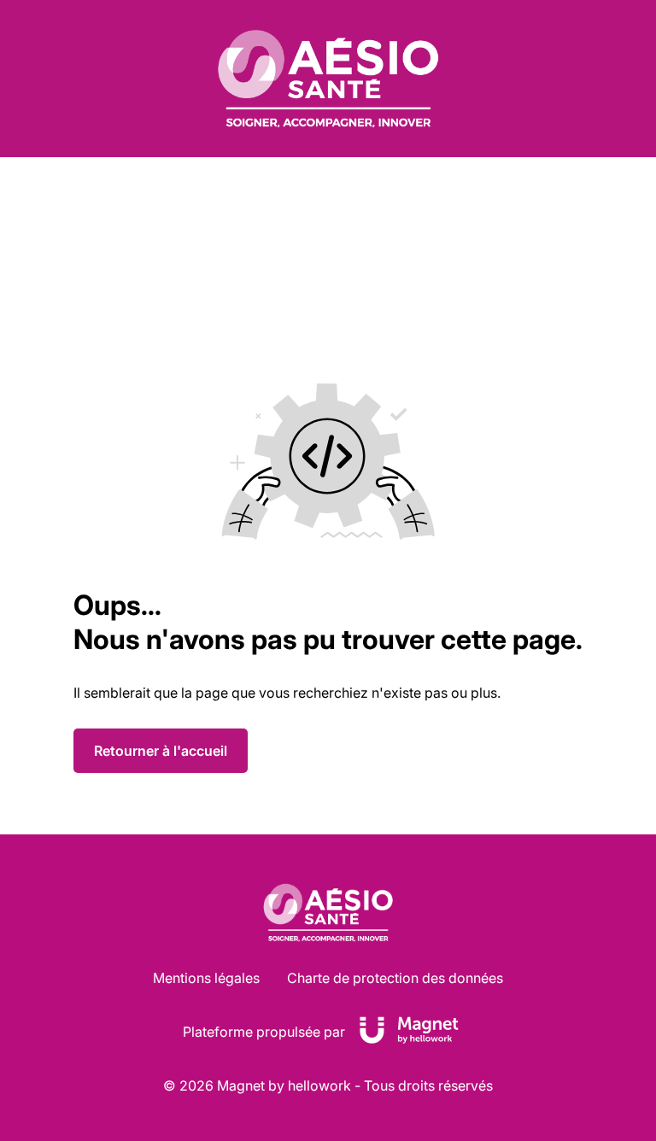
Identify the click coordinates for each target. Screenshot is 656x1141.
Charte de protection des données (395, 978)
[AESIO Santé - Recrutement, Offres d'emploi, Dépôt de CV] (328, 78)
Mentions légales (206, 978)
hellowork (319, 1085)
